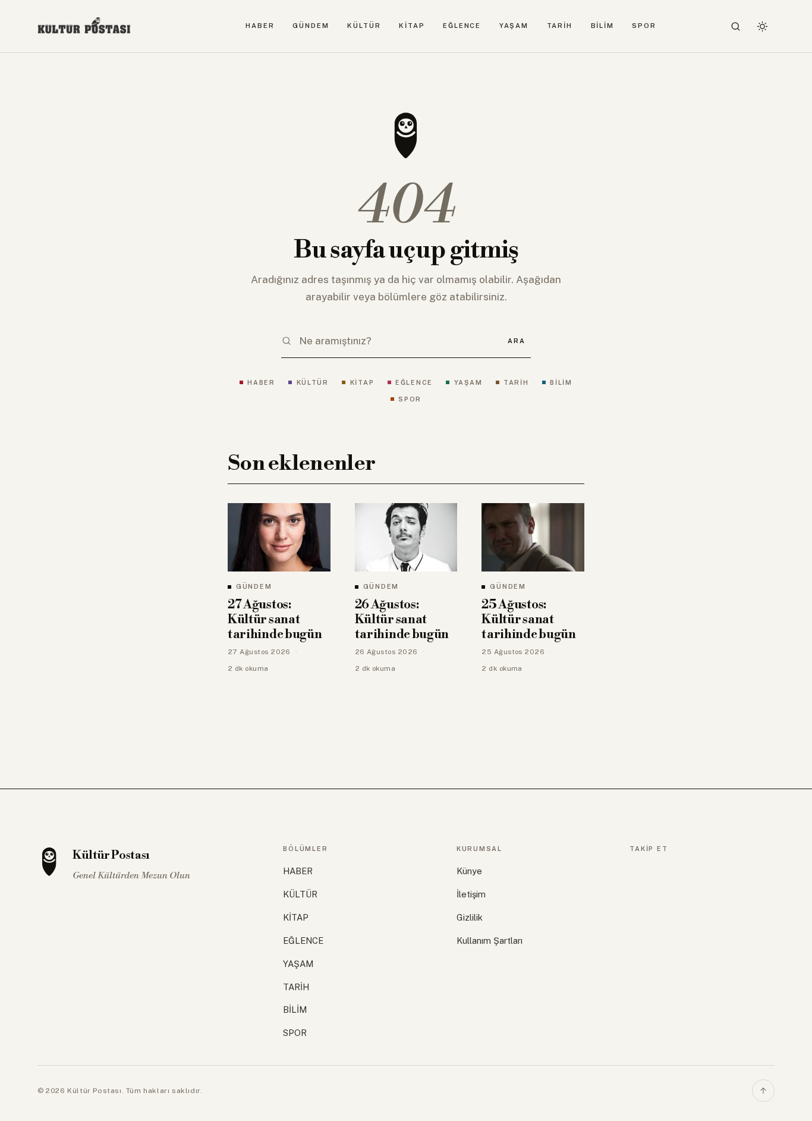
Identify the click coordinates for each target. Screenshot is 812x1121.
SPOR (644, 25)
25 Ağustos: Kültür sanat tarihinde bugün (528, 619)
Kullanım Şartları (490, 940)
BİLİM (603, 25)
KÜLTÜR (363, 25)
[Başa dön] (763, 1090)
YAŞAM (514, 25)
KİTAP (412, 25)
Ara (516, 340)
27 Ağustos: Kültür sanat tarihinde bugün (275, 619)
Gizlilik (470, 917)
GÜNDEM (310, 25)
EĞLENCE (462, 25)
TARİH (560, 25)
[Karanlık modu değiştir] (762, 26)
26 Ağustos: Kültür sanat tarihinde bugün (402, 619)
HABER (260, 25)
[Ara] (735, 26)
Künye (469, 871)
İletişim (471, 894)
